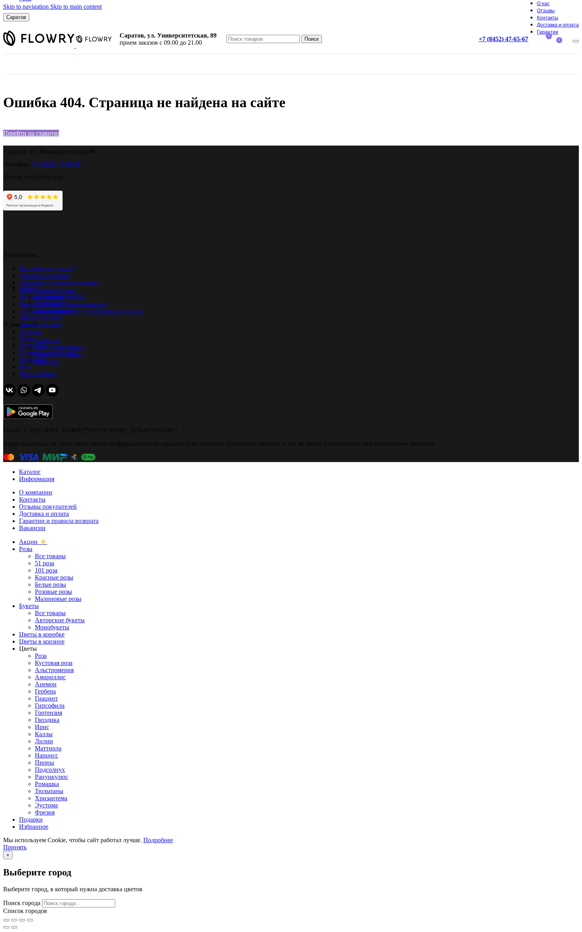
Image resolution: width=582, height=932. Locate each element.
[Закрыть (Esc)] (6, 920)
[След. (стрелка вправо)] (14, 927)
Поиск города (21, 903)
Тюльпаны (49, 791)
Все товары (50, 556)
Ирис (42, 727)
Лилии (44, 741)
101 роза (46, 570)
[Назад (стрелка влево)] (6, 927)
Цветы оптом (37, 373)
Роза (41, 655)
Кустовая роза (53, 662)
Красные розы (54, 577)
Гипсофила (50, 705)
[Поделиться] (14, 920)
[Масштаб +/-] (30, 920)
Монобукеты (52, 302)
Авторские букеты (60, 295)
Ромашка (47, 783)
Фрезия (45, 812)
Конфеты (47, 340)
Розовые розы (53, 591)
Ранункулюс (51, 776)
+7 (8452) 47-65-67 (503, 39)
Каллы (44, 734)
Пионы (44, 762)
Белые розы (50, 584)
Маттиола (48, 748)
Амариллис (50, 677)
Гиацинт (46, 698)
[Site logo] (39, 45)
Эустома (46, 805)
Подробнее (158, 840)
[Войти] (575, 41)
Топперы (47, 361)
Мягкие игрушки (58, 354)
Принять (15, 847)
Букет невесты (54, 310)
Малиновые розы (58, 598)
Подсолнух (50, 769)
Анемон (46, 684)
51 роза (44, 563)
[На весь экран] (22, 920)
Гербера (45, 691)
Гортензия (48, 712)
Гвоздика (47, 719)
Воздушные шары (59, 347)
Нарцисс (46, 755)
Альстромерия (54, 670)
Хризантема (51, 798)
